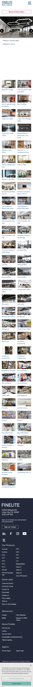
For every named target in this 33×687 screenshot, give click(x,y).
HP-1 (3, 558)
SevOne (4, 420)
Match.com (5, 341)
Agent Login (20, 651)
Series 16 (19, 573)
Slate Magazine (22, 395)
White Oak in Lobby (23, 179)
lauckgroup (21, 316)
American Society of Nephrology (23, 236)
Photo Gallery (6, 598)
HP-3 (3, 564)
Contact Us (5, 589)
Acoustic (5, 549)
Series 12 (19, 570)
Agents (5, 647)
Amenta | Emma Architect (7, 473)
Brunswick (5, 304)
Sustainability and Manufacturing (12, 637)
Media (4, 618)
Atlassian (20, 445)
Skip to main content (6, 5)
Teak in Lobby (21, 165)
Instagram (18, 533)
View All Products (21, 576)
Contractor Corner (7, 586)
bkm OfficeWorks (7, 433)
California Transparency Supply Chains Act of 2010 (16, 662)
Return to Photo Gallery (16, 12)
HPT (17, 555)
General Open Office (23, 289)
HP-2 (3, 561)
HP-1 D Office (21, 104)
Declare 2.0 (5, 595)
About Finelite (8, 624)
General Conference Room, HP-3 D (23, 193)
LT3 (17, 561)
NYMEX (19, 460)
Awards (4, 615)
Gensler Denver (22, 408)
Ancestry (5, 408)
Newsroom (7, 611)
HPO (17, 549)
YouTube (24, 533)
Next (31, 31)
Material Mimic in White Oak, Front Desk (23, 135)
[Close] (31, 665)
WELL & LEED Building (9, 604)
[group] (16, 31)
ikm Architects (22, 370)
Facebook (11, 533)
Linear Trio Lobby (7, 119)
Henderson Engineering (21, 342)
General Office (22, 250)
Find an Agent (6, 651)
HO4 (3, 555)
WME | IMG (5, 395)
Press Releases (21, 615)
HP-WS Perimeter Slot (7, 574)
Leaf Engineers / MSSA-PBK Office (7, 207)
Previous (2, 31)
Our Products (8, 545)
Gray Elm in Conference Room (23, 151)
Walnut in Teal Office (8, 179)
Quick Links (7, 579)
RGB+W (4, 601)
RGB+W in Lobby (7, 89)
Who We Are (6, 628)
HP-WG (4, 570)
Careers (4, 631)
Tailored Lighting (7, 640)
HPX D (13, 44)
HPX (17, 558)
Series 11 (18, 567)
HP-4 (3, 567)
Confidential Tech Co (24, 472)
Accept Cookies (16, 683)
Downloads (5, 592)
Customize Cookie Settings (16, 678)
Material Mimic (20, 564)
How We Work (6, 634)
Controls (4, 552)
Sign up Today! (10, 527)
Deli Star (4, 264)
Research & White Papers (21, 619)
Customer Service (7, 583)
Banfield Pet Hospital (8, 370)
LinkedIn (4, 533)
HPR (17, 552)
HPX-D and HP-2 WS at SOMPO (24, 90)
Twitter (4, 540)
